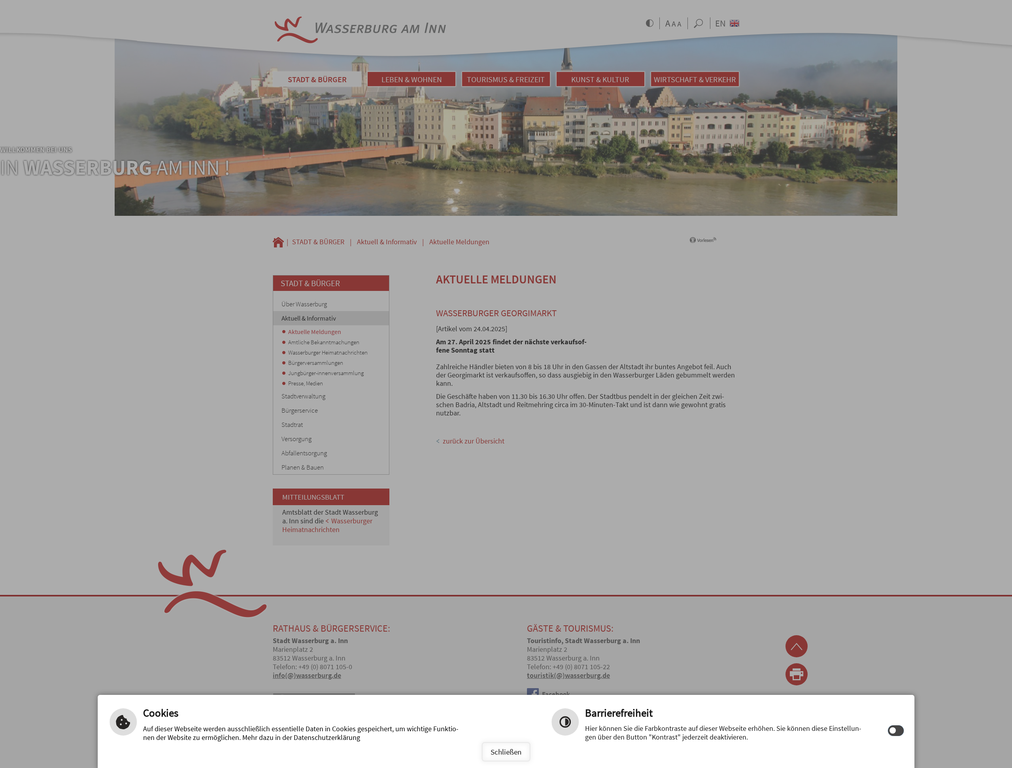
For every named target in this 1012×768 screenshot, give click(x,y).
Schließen (506, 752)
